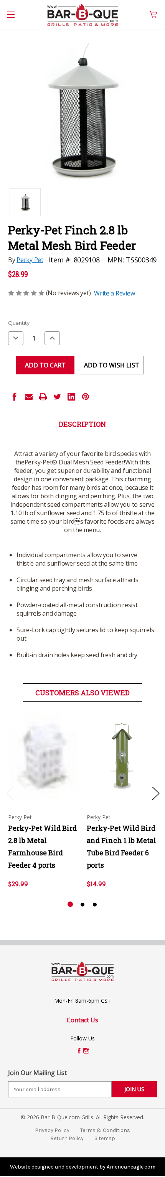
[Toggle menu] (15, 19)
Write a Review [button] (114, 293)
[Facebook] (14, 396)
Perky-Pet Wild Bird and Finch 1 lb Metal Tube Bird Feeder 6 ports (121, 846)
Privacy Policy (52, 1130)
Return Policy (67, 1138)
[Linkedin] (71, 396)
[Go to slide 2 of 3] (82, 905)
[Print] (43, 396)
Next (155, 793)
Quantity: (19, 323)
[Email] (29, 396)
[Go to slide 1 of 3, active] (70, 905)
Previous (10, 793)
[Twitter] (57, 396)
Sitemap (104, 1138)
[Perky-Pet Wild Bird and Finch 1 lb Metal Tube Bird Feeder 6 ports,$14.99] (122, 756)
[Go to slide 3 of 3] (95, 905)
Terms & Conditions (105, 1130)
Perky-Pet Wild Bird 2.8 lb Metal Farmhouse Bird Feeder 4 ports (42, 846)
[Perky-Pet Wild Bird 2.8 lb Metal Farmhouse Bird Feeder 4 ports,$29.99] (43, 756)
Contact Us (82, 1020)
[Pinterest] (85, 396)
